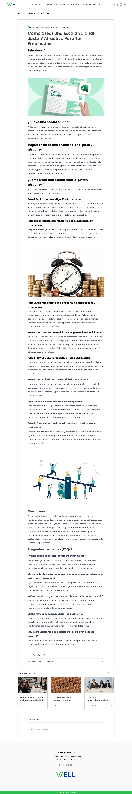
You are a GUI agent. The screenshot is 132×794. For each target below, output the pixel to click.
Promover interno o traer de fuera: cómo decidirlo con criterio (32, 699)
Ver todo (111, 673)
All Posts (21, 13)
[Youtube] (124, 4)
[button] (37, 4)
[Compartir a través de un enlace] (44, 655)
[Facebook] (117, 4)
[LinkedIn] (114, 4)
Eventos (33, 13)
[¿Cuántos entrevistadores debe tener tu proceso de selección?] (99, 685)
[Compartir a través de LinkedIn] (39, 655)
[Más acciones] (103, 27)
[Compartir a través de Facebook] (29, 655)
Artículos (45, 13)
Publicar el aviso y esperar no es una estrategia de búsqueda (66, 699)
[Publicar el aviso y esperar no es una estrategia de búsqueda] (66, 685)
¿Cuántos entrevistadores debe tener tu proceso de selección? (97, 699)
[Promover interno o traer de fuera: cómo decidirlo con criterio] (32, 685)
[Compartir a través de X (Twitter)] (34, 655)
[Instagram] (121, 4)
